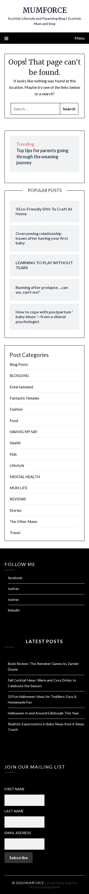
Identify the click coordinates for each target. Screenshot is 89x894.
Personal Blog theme (44, 887)
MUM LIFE (18, 488)
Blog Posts (19, 364)
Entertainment (21, 387)
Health (15, 443)
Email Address (17, 833)
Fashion (16, 409)
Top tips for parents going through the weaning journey (42, 156)
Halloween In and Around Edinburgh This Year (43, 713)
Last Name (14, 811)
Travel (15, 532)
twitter (13, 589)
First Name (14, 789)
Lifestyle (17, 465)
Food (14, 420)
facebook (15, 578)
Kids (13, 454)
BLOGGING (19, 375)
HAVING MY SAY (23, 431)
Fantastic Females (24, 398)
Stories (16, 510)
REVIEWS (18, 499)
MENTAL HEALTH (25, 476)
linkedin (14, 610)
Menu (80, 38)
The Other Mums (23, 521)
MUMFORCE (44, 10)
